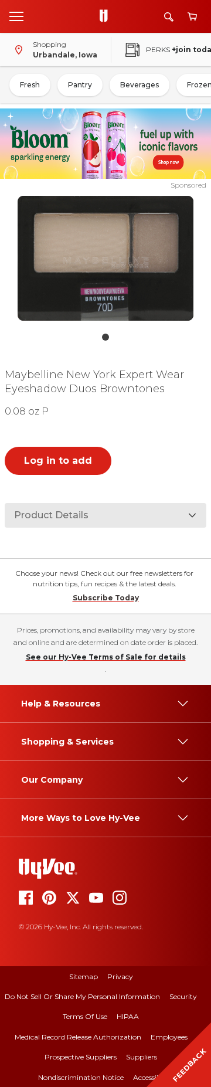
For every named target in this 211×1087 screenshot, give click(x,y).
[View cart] (192, 16)
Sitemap (83, 976)
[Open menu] (16, 16)
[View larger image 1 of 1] (105, 258)
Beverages (139, 84)
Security (183, 996)
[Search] (168, 16)
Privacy (120, 976)
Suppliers (141, 1056)
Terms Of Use (85, 1016)
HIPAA (128, 1016)
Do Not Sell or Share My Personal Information (82, 996)
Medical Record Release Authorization (78, 1036)
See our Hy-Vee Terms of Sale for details (106, 657)
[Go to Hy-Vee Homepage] (107, 16)
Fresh (30, 84)
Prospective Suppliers (81, 1056)
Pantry (80, 84)
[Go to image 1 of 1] (105, 337)
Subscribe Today (106, 597)
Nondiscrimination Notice (81, 1077)
